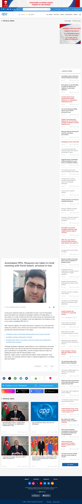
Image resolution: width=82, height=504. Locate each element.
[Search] (48, 9)
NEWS (62, 14)
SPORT (75, 14)
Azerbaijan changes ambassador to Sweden (19, 337)
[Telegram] (10, 9)
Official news (77, 21)
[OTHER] (80, 14)
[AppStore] (46, 495)
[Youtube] (8, 9)
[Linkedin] (12, 9)
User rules (49, 501)
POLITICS (56, 14)
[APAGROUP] (41, 491)
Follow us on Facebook (38, 391)
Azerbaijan (38, 366)
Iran (46, 366)
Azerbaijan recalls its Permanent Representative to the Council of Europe (28, 334)
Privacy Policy (56, 501)
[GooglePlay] (35, 495)
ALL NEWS (49, 14)
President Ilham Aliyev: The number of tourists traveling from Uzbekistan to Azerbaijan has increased (28, 341)
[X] (5, 9)
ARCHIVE (46, 479)
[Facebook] (1, 9)
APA (27, 321)
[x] (37, 483)
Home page (67, 20)
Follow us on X (51, 391)
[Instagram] (3, 9)
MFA (52, 366)
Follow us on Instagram (9, 391)
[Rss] (14, 9)
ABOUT (27, 479)
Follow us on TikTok (24, 391)
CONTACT (36, 479)
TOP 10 (55, 479)
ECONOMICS (68, 14)
